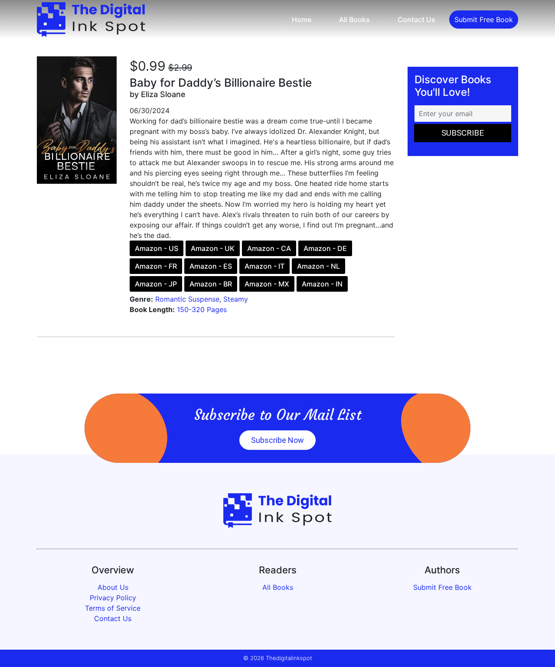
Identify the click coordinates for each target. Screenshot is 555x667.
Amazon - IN (322, 284)
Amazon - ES (210, 266)
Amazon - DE (325, 248)
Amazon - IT (264, 266)
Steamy (235, 299)
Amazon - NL (318, 266)
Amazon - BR (210, 284)
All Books (354, 19)
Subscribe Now (277, 440)
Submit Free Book (483, 19)
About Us (113, 587)
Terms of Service (112, 608)
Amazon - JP (156, 284)
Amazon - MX (267, 284)
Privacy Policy (113, 597)
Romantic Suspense (187, 299)
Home (301, 19)
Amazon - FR (156, 266)
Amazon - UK (213, 248)
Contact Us (416, 19)
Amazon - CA (269, 248)
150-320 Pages (202, 309)
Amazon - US (156, 248)
